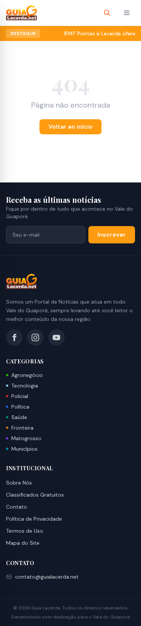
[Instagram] (35, 337)
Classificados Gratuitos (35, 494)
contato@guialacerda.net (47, 576)
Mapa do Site (22, 542)
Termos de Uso (24, 530)
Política (20, 406)
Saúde (19, 417)
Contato (16, 506)
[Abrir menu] (126, 13)
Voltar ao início (70, 127)
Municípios (24, 448)
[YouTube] (56, 337)
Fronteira (22, 427)
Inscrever (111, 235)
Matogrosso (26, 438)
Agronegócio (27, 375)
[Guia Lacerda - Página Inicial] (21, 12)
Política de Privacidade (34, 518)
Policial (19, 396)
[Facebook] (14, 337)
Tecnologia (24, 385)
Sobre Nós (19, 482)
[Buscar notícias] (107, 13)
